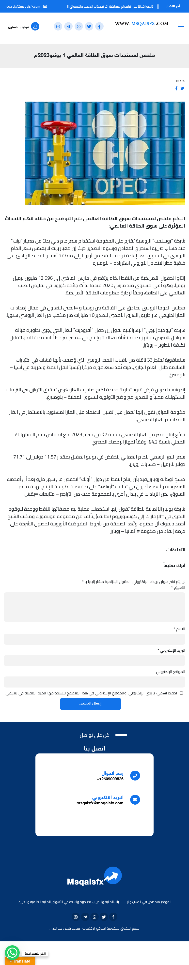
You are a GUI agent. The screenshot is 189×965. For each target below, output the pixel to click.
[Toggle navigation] (181, 26)
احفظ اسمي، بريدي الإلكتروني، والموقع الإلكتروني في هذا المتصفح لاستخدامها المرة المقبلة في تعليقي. (91, 693)
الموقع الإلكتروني (170, 671)
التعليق (178, 587)
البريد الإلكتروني (171, 650)
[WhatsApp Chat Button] (12, 952)
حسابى (13, 27)
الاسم (179, 629)
